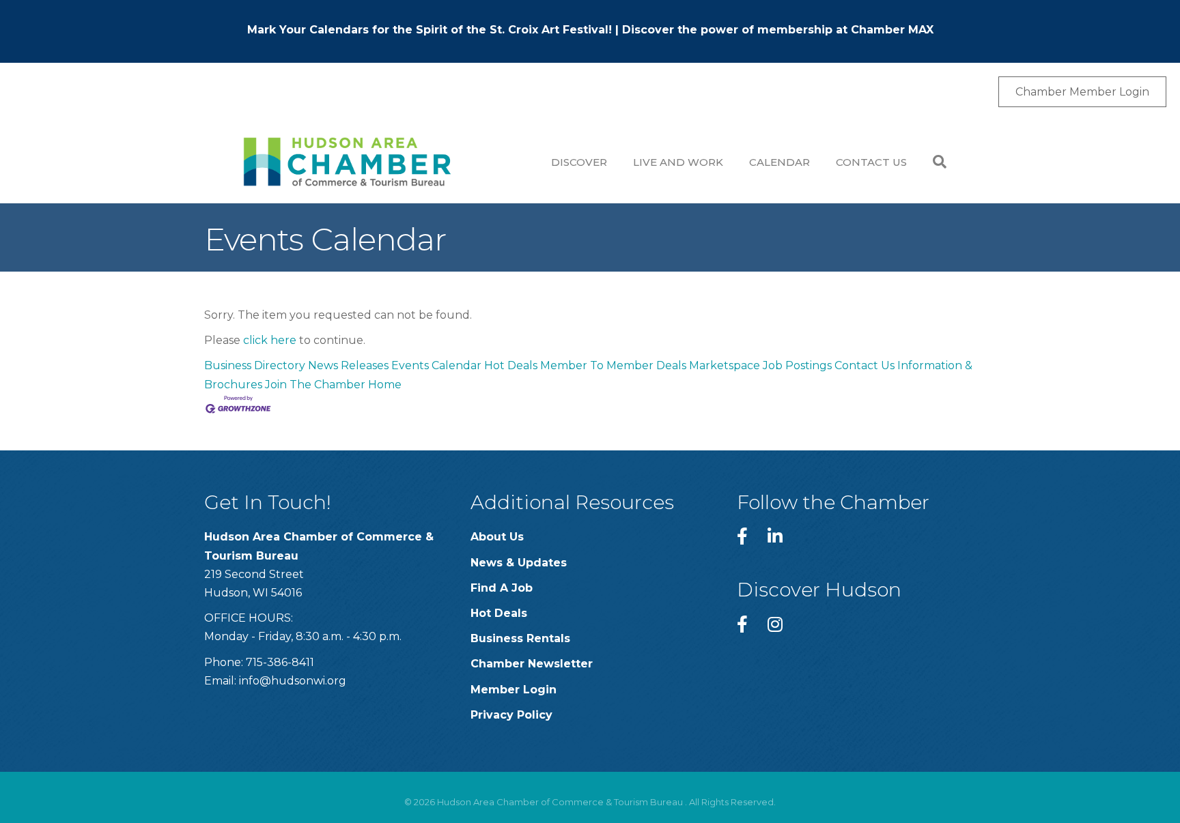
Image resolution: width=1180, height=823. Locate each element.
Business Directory (254, 365)
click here (269, 340)
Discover (579, 162)
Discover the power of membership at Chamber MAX (777, 29)
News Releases (348, 365)
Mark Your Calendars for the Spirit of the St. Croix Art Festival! (429, 29)
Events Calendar (436, 365)
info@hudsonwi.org (292, 680)
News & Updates (518, 562)
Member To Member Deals (613, 365)
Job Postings (797, 365)
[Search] (933, 161)
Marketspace (724, 365)
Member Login (513, 689)
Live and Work (678, 162)
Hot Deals (510, 365)
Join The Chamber (315, 384)
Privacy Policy (511, 714)
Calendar (779, 162)
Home (385, 384)
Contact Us (871, 162)
